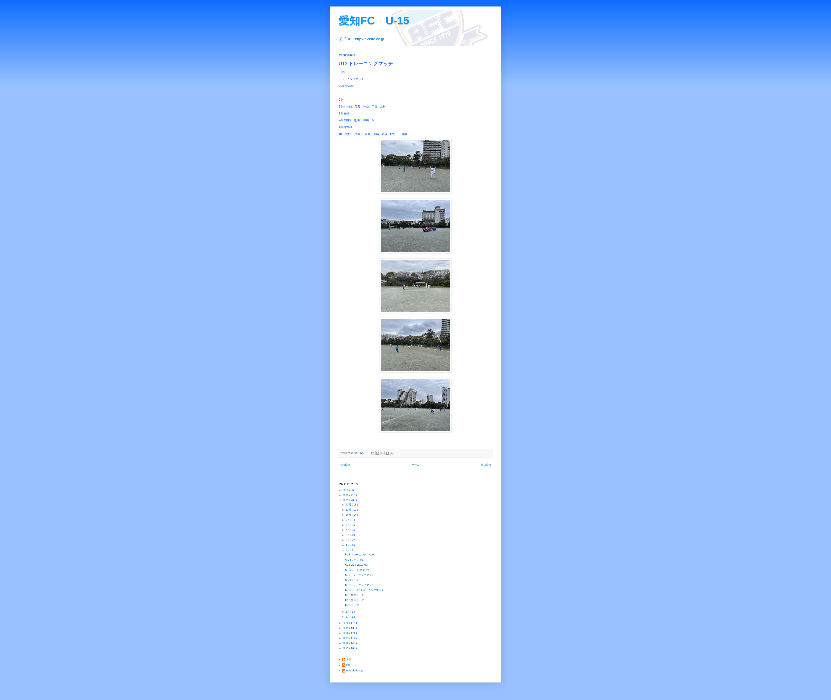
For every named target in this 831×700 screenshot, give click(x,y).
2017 (346, 638)
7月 (348, 529)
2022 (346, 495)
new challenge (355, 670)
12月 (349, 504)
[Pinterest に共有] (392, 453)
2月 (348, 611)
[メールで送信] (373, 453)
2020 (346, 622)
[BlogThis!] (377, 453)
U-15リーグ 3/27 (355, 559)
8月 (348, 524)
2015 (346, 648)
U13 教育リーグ (354, 595)
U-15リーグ (352, 579)
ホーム (415, 464)
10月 (349, 514)
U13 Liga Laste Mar (356, 564)
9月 (348, 519)
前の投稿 (486, 464)
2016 (346, 643)
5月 (348, 540)
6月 (348, 535)
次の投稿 (345, 464)
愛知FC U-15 (374, 20)
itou (348, 664)
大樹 (348, 659)
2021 (346, 500)
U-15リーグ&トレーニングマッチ (364, 590)
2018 (346, 633)
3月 (348, 550)
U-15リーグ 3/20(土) (357, 569)
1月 (348, 616)
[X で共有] (382, 453)
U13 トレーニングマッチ (359, 554)
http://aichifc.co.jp (369, 39)
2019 (346, 628)
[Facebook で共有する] (387, 453)
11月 (349, 509)
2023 (346, 490)
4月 (348, 545)
